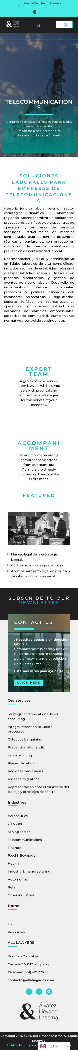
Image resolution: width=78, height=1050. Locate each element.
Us (18, 6)
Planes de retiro (21, 763)
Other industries (21, 895)
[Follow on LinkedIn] (29, 991)
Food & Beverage (21, 855)
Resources (16, 932)
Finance (14, 848)
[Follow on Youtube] (43, 12)
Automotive (17, 879)
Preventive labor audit (26, 747)
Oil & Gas (15, 824)
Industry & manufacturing (29, 871)
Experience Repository (34, 3)
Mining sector (19, 832)
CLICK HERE (28, 682)
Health (13, 863)
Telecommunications (25, 840)
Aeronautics (18, 816)
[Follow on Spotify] (35, 12)
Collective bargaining (25, 739)
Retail (12, 887)
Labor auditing (20, 755)
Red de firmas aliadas (25, 771)
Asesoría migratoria (24, 779)
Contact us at (55, 3)
